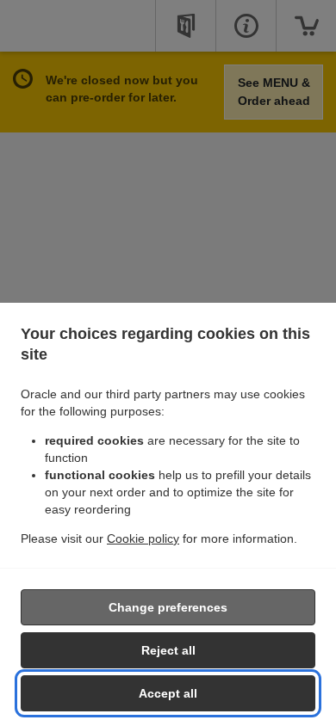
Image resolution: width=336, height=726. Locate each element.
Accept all (168, 693)
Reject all (168, 650)
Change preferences (168, 607)
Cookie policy (143, 538)
